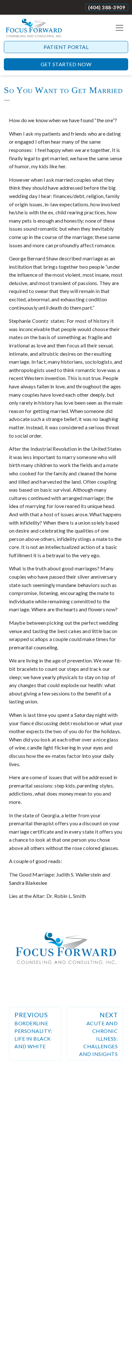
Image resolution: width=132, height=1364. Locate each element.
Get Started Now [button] (66, 64)
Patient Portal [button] (66, 47)
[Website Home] (34, 28)
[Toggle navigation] (119, 28)
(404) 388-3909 (106, 7)
